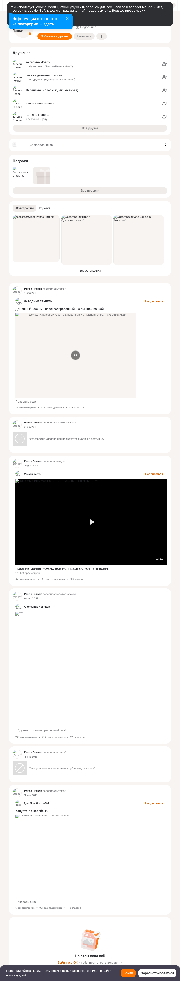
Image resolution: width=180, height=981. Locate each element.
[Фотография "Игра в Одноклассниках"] (86, 240)
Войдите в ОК (68, 963)
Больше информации (128, 10)
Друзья (19, 52)
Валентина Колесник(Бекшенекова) (52, 90)
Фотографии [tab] (24, 208)
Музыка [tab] (44, 208)
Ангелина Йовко (38, 62)
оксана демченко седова (44, 75)
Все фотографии (90, 270)
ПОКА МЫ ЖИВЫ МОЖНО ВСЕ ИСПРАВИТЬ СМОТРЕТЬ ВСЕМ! (62, 569)
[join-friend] (164, 64)
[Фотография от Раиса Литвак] (36, 238)
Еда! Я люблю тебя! (36, 803)
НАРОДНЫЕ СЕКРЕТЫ (38, 301)
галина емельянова (40, 103)
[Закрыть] (67, 18)
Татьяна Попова (37, 115)
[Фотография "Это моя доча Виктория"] (138, 240)
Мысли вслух (32, 474)
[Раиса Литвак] (17, 290)
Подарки (20, 161)
